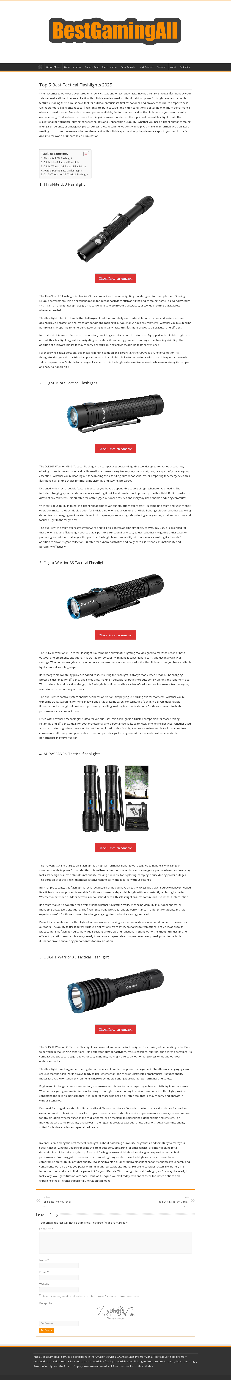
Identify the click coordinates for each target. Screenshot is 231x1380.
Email (44, 1272)
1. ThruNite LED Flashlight (56, 158)
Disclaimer (162, 67)
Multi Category (147, 67)
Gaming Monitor (109, 67)
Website (44, 1284)
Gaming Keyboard (72, 67)
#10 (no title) (40, 66)
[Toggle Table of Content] (84, 153)
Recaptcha (45, 1303)
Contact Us (184, 67)
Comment (46, 1229)
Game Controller (128, 67)
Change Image (115, 1318)
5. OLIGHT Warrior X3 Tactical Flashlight (64, 174)
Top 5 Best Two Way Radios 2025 (57, 1202)
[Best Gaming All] (115, 31)
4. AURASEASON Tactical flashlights (62, 170)
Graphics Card (92, 67)
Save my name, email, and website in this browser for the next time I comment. (91, 1296)
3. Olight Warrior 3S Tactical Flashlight (63, 166)
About (173, 67)
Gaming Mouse (53, 67)
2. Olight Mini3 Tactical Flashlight (60, 162)
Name (44, 1260)
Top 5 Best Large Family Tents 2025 (173, 1202)
